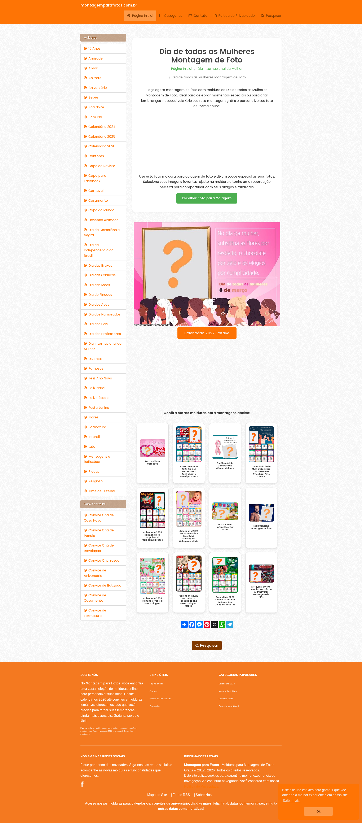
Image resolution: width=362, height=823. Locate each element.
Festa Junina (98, 407)
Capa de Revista (101, 166)
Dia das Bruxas (99, 265)
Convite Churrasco (103, 560)
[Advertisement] (207, 141)
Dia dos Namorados (103, 314)
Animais (94, 77)
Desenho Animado (103, 220)
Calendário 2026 (101, 146)
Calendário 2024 (101, 126)
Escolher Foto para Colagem (206, 198)
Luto (91, 446)
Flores (92, 417)
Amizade (95, 58)
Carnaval (95, 190)
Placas (93, 471)
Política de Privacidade (201, 786)
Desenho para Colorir (229, 706)
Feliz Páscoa (98, 397)
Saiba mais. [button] (291, 800)
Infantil (93, 436)
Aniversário (97, 87)
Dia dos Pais (97, 324)
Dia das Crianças (101, 275)
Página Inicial (141, 15)
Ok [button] (319, 811)
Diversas (94, 358)
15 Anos (94, 48)
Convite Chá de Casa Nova (99, 518)
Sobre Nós (204, 795)
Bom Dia (94, 117)
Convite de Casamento (95, 598)
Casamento (97, 200)
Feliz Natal (96, 388)
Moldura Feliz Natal (228, 691)
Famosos (95, 368)
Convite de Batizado (104, 585)
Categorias (172, 15)
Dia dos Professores (104, 333)
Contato (199, 15)
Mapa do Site (157, 795)
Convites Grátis (226, 698)
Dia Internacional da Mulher (220, 68)
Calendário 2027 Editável (207, 333)
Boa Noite (95, 107)
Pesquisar (273, 15)
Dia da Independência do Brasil (99, 250)
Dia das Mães (98, 285)
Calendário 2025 (101, 136)
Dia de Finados (99, 294)
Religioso (95, 481)
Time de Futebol (101, 491)
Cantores (95, 156)
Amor (92, 68)
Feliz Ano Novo (99, 378)
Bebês (93, 97)
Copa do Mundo (100, 210)
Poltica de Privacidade (236, 15)
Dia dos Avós (98, 304)
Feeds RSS (181, 795)
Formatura (96, 427)
